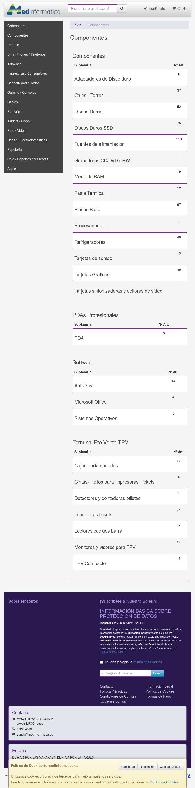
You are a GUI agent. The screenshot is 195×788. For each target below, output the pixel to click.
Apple (11, 168)
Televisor (14, 63)
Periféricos (15, 111)
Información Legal (159, 686)
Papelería (14, 149)
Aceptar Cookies (170, 766)
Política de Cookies (164, 782)
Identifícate (156, 8)
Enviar (157, 673)
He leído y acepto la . (134, 662)
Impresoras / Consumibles (27, 73)
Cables (12, 101)
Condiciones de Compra (118, 696)
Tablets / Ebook (19, 120)
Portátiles (14, 44)
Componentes (18, 35)
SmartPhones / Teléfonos (26, 54)
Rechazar (147, 766)
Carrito (182, 8)
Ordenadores (17, 25)
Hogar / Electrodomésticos (27, 139)
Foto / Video (16, 130)
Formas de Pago (158, 696)
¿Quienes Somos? (114, 701)
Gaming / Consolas (21, 92)
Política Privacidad (113, 691)
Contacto (106, 686)
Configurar (128, 766)
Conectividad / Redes (23, 82)
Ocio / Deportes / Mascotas (27, 159)
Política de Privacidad (112, 652)
